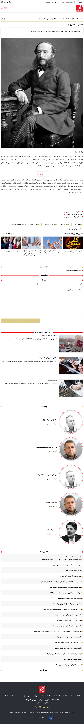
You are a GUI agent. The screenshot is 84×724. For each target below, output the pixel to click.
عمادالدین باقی (50, 534)
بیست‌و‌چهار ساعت (72, 18)
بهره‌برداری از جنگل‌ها (73, 229)
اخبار (78, 696)
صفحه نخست (69, 2)
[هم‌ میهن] (42, 689)
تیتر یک (64, 696)
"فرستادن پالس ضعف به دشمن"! (47, 475)
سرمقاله (72, 696)
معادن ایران (33, 224)
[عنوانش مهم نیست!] (71, 388)
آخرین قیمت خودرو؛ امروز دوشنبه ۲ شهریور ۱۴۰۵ (68, 637)
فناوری (47, 699)
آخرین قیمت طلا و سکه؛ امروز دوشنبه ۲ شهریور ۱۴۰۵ (67, 626)
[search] (2, 8)
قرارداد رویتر (76, 224)
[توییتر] (2, 2)
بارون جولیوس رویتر (49, 224)
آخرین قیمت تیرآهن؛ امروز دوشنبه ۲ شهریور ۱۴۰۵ (69, 665)
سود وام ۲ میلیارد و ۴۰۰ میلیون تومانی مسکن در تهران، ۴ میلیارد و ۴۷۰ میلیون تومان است (58, 632)
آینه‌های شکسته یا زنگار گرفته (49, 336)
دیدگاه (21, 321)
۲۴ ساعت (57, 696)
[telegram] (82, 151)
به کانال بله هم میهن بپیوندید (74, 214)
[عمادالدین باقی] (71, 532)
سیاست (49, 696)
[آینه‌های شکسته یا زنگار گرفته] (71, 344)
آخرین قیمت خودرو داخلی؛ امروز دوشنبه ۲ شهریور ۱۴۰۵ (66, 648)
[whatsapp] (76, 151)
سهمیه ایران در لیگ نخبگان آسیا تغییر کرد (71, 576)
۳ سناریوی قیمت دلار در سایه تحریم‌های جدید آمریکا (68, 643)
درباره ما (54, 2)
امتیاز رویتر (64, 224)
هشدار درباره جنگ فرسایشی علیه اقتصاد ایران (69, 620)
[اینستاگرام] (4, 2)
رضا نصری (52, 451)
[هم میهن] (79, 8)
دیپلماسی (35, 696)
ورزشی (40, 699)
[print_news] (2, 19)
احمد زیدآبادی (51, 424)
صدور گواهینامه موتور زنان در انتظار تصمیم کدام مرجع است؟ (66, 587)
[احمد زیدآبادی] (71, 422)
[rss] (10, 2)
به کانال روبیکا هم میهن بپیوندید (73, 217)
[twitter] (79, 151)
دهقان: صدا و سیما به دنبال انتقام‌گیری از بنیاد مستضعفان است (63, 604)
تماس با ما (61, 2)
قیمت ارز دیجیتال (42, 174)
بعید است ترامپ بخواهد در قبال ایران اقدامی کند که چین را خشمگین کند (61, 560)
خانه (82, 19)
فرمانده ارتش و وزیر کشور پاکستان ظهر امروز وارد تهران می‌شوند (64, 654)
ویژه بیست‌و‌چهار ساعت (43, 332)
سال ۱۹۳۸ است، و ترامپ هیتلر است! (46, 447)
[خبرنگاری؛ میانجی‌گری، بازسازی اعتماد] (71, 366)
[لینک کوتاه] (4, 18)
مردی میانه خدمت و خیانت (73, 270)
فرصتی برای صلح (52, 530)
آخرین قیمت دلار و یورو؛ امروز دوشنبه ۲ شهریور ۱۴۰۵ (67, 615)
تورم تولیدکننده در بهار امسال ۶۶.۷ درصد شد (70, 598)
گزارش (6, 696)
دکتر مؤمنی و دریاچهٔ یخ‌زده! (49, 420)
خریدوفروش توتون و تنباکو (16, 224)
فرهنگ (13, 696)
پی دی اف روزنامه (30, 699)
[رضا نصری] (71, 449)
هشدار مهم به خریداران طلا (73, 571)
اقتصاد (42, 696)
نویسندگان (47, 2)
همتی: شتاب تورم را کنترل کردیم (72, 659)
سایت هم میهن (43, 712)
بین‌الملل (27, 696)
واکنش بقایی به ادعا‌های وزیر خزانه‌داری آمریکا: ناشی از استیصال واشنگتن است (59, 582)
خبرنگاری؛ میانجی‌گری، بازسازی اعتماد (47, 358)
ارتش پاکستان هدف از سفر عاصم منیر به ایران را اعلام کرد (66, 565)
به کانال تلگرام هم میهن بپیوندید (73, 212)
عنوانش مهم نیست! (52, 380)
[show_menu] (5, 8)
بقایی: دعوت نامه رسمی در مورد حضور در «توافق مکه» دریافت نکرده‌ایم (63, 609)
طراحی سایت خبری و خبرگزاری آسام (39, 718)
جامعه (20, 696)
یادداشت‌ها (55, 699)
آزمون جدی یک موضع (51, 502)
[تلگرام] (7, 2)
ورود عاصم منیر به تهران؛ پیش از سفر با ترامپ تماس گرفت (65, 593)
